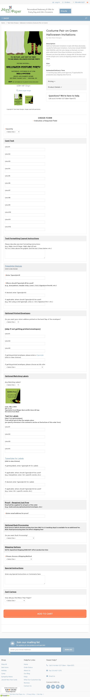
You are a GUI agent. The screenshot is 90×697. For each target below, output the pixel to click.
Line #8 (7, 197)
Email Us (52, 676)
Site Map (39, 694)
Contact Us (28, 686)
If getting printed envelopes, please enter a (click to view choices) (24, 356)
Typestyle (40, 355)
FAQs (25, 677)
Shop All (4, 664)
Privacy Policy (31, 694)
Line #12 (8, 227)
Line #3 (7, 161)
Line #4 (7, 168)
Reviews (27, 683)
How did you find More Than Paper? (18, 598)
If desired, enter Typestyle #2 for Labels (19, 482)
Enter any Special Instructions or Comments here (23, 574)
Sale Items (4, 667)
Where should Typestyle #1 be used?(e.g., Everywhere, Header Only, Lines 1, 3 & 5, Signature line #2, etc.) (31, 284)
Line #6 (7, 183)
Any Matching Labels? (13, 382)
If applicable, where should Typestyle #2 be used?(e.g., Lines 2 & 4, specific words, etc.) (23, 490)
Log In (57, 2)
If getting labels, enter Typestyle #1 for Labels (21, 466)
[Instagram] (58, 687)
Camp (59, 21)
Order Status (28, 667)
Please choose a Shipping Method (19, 556)
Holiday (40, 24)
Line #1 (7, 147)
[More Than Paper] (11, 9)
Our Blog (27, 673)
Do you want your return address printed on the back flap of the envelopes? (33, 319)
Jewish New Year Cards (9, 680)
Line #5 (7, 176)
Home (3, 23)
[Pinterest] (62, 687)
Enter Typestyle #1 (13, 275)
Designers (48, 24)
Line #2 (7, 154)
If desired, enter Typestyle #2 (15, 292)
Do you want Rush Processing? (16, 535)
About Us (27, 670)
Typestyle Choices (13, 266)
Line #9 (7, 205)
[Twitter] (53, 687)
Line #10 (8, 212)
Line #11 (8, 219)
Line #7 (7, 190)
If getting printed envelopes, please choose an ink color (25, 364)
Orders (67, 2)
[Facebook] (48, 687)
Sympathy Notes (7, 677)
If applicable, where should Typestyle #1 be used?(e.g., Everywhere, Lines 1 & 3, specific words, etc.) (23, 474)
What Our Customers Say (32, 680)
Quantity (9, 129)
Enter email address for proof (17, 513)
